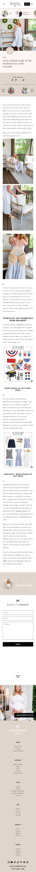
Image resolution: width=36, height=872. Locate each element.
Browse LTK (18, 746)
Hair (18, 829)
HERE (5, 561)
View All (18, 795)
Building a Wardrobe (18, 791)
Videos (18, 766)
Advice (18, 811)
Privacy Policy (18, 773)
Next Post (32, 90)
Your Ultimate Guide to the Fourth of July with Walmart (17, 64)
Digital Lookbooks (18, 793)
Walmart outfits (21, 511)
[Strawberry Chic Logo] (15, 6)
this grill (20, 325)
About (18, 769)
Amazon (18, 749)
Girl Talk (18, 813)
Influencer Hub (18, 764)
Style (4, 57)
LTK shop (20, 561)
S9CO (18, 868)
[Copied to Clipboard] (23, 80)
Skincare (18, 831)
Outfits (18, 786)
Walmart (15, 116)
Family (18, 809)
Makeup (18, 833)
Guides (18, 849)
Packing (18, 851)
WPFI (23, 868)
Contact (18, 771)
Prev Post (3, 90)
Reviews (18, 789)
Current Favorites (18, 751)
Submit (18, 644)
